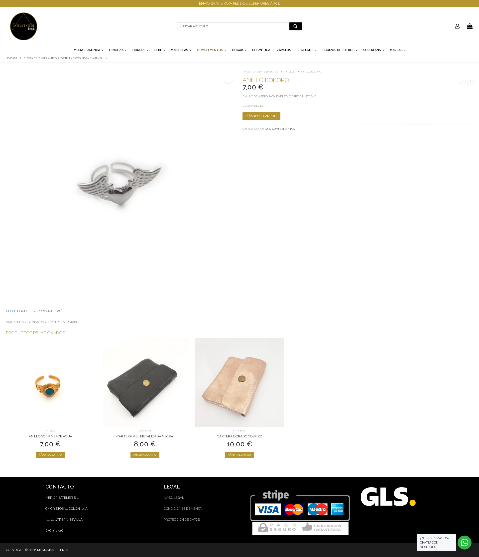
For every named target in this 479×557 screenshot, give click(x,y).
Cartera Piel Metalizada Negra (145, 436)
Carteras (145, 430)
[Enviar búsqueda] (295, 26)
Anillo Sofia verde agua (50, 436)
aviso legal (174, 497)
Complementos (267, 71)
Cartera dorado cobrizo (239, 436)
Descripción (16, 311)
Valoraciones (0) (47, 311)
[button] (228, 78)
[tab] (16, 311)
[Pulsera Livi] (471, 81)
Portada (11, 58)
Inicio (246, 71)
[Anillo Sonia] (462, 81)
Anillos (289, 71)
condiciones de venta (183, 508)
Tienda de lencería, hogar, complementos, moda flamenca (63, 58)
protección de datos (182, 519)
